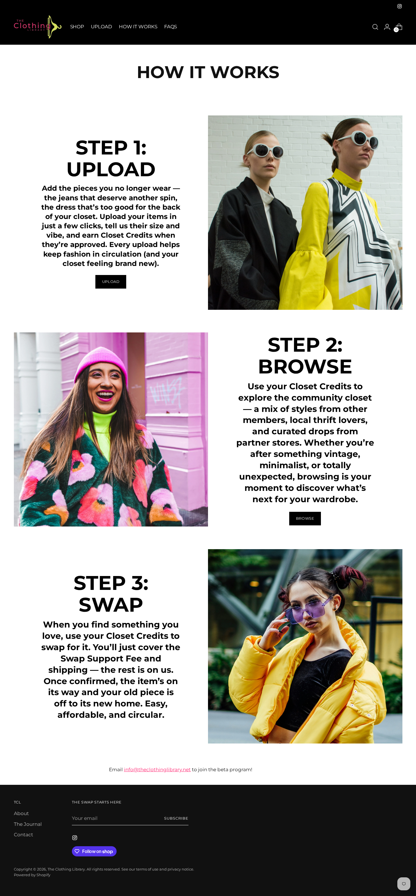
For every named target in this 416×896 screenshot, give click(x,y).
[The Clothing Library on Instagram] (399, 6)
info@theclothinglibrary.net (157, 769)
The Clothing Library (66, 869)
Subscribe (176, 818)
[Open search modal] (375, 27)
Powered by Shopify (32, 875)
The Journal (28, 824)
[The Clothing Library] (38, 27)
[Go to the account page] (387, 27)
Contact (23, 834)
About (21, 813)
